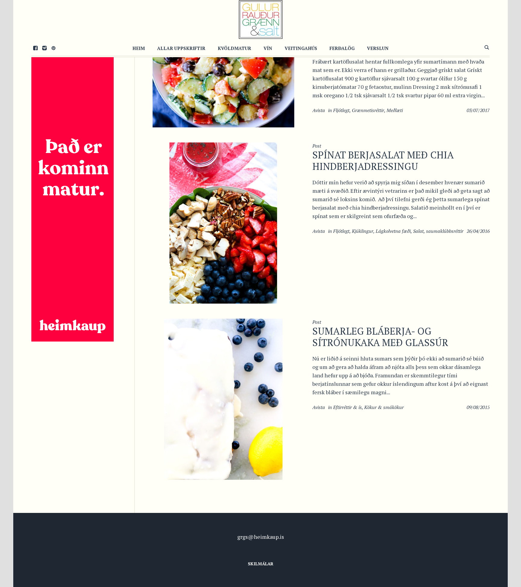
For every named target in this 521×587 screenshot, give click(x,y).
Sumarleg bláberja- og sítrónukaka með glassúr (380, 337)
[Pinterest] (53, 48)
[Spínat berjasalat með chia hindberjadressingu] (223, 222)
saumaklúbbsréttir (444, 231)
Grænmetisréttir (368, 110)
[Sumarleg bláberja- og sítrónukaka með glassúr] (223, 398)
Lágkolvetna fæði (393, 231)
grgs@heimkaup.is (260, 536)
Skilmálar (260, 564)
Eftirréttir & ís (347, 407)
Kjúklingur (362, 231)
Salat (418, 231)
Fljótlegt (341, 110)
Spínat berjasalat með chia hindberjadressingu (382, 160)
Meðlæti (395, 110)
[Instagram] (44, 48)
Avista (318, 110)
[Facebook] (35, 48)
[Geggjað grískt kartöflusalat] (223, 79)
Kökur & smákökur (384, 407)
